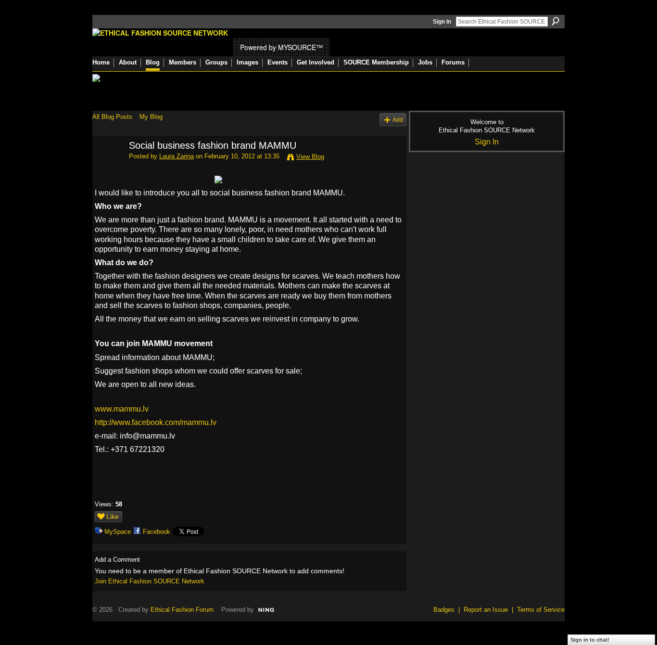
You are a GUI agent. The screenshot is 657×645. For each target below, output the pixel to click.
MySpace (117, 531)
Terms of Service (541, 609)
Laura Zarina (176, 156)
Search (555, 21)
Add (397, 119)
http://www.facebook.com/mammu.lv (155, 422)
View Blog (310, 156)
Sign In (442, 21)
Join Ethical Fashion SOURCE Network (149, 581)
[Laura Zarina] (107, 166)
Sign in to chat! (589, 640)
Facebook (156, 531)
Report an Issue (486, 609)
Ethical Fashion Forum (182, 609)
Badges (444, 609)
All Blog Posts (112, 116)
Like (112, 516)
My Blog (151, 116)
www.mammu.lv (122, 409)
